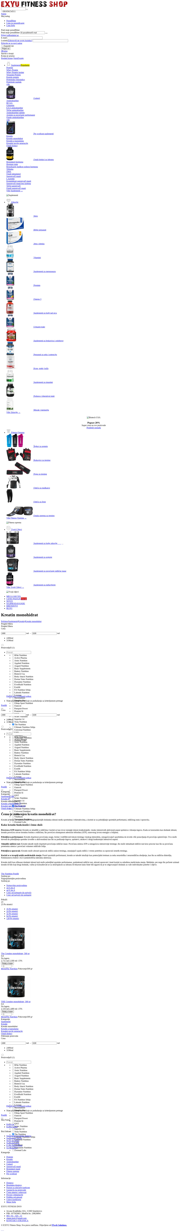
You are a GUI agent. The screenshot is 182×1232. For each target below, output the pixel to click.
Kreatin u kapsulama (11, 804)
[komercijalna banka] (1, 1230)
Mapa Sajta (11, 1202)
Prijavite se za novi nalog (11, 43)
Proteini (9, 1157)
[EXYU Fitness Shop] (34, 6)
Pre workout (11, 1174)
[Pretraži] (27, 9)
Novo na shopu (12, 1141)
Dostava (9, 1183)
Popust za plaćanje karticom (18, 1187)
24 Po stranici (12, 911)
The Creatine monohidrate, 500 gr (15, 953)
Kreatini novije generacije (13, 806)
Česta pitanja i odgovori (16, 1192)
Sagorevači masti (13, 1166)
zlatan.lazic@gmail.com (16, 1218)
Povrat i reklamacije (14, 1195)
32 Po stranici (12, 914)
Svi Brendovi (12, 1148)
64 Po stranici (12, 916)
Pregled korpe (7, 58)
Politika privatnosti (14, 1197)
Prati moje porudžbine (10, 32)
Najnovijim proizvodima (16, 885)
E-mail (4, 38)
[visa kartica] (2, 1230)
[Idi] (46, 33)
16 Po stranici (12, 909)
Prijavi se (5, 35)
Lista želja (10, 25)
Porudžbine (11, 21)
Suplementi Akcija (14, 1138)
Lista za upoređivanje (15, 23)
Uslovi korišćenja (13, 1199)
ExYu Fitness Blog (14, 1145)
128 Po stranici (12, 918)
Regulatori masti (13, 1169)
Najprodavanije (12, 1143)
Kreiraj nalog (11, 1127)
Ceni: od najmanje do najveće (18, 892)
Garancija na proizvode (16, 1190)
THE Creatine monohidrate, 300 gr (16, 1001)
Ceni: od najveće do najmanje (18, 895)
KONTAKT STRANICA (17, 1220)
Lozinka (4, 40)
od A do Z (10, 888)
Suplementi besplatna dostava (18, 1136)
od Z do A (10, 890)
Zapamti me (9, 46)
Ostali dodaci (7, 808)
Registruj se (14, 35)
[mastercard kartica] (3, 1230)
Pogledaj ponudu (94, 428)
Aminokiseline (12, 1162)
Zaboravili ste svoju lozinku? (20, 40)
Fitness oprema (12, 1171)
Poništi (4, 705)
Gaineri (9, 1164)
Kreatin (9, 1159)
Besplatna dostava (14, 1185)
